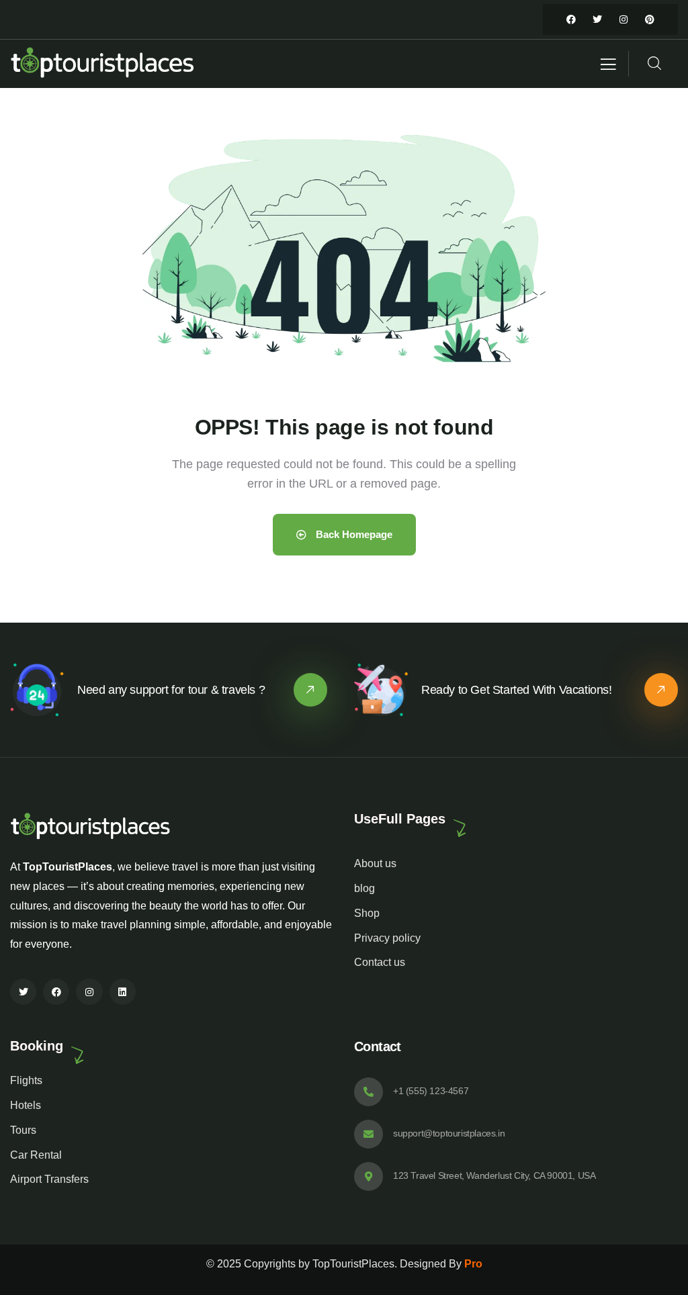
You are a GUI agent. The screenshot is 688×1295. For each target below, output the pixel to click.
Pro (473, 1263)
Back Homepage (352, 534)
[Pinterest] (649, 19)
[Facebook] (571, 19)
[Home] (103, 64)
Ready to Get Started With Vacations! (516, 690)
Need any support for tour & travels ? (171, 690)
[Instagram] (623, 19)
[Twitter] (597, 19)
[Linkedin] (123, 992)
